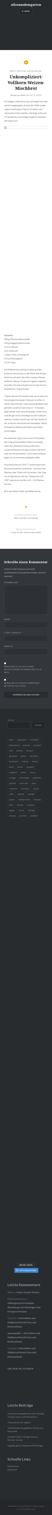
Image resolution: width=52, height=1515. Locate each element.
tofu (11, 805)
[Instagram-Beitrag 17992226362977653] (26, 1117)
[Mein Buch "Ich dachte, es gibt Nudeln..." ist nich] (26, 1250)
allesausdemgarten (26, 4)
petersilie (23, 783)
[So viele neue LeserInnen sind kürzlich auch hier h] (26, 985)
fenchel (29, 750)
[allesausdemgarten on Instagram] (44, 760)
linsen (20, 767)
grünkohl (13, 756)
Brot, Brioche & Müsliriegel (26, 71)
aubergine (22, 739)
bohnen (26, 745)
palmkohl (37, 777)
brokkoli (37, 745)
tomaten (31, 805)
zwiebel (33, 815)
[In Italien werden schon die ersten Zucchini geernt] (26, 896)
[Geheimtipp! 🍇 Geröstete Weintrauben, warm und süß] (26, 1073)
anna (23, 95)
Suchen (10, 720)
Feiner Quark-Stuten (28, 1292)
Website (8, 646)
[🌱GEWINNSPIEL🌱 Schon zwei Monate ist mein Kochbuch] (26, 1139)
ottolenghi (24, 777)
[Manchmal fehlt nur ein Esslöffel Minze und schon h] (26, 1095)
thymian (37, 799)
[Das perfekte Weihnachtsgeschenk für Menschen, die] (26, 918)
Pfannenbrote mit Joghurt (19, 1422)
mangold (13, 772)
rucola (36, 788)
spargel (31, 794)
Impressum (12, 1469)
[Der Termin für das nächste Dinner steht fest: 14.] (26, 963)
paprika (12, 783)
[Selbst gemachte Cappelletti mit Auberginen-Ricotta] (26, 852)
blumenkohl (14, 745)
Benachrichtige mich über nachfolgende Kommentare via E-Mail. (23, 669)
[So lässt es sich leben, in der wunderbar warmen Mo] (26, 874)
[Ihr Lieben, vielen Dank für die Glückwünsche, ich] (26, 1161)
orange (12, 777)
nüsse (32, 772)
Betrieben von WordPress (19, 1506)
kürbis (35, 761)
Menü (27, 11)
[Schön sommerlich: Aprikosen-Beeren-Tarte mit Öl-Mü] (26, 1007)
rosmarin (13, 788)
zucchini (23, 815)
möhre (23, 772)
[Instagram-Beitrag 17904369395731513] (26, 1029)
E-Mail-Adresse (13, 633)
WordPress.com (28, 1509)
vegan (12, 810)
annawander (14, 1333)
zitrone (12, 815)
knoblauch (13, 761)
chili (11, 750)
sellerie (20, 794)
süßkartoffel (24, 799)
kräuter (25, 761)
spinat (12, 799)
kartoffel (34, 756)
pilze (34, 783)
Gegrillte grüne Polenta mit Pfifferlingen (25, 1446)
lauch (11, 767)
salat (11, 794)
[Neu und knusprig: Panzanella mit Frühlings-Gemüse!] (26, 1205)
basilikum (34, 739)
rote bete (25, 788)
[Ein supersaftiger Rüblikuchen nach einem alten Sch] (26, 1183)
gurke (23, 756)
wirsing (31, 810)
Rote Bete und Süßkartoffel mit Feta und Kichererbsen (21, 1322)
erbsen (19, 750)
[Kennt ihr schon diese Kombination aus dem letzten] (26, 1228)
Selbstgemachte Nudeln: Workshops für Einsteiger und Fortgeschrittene (23, 1307)
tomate (20, 805)
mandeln (30, 767)
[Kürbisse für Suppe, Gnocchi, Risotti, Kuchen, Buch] (26, 940)
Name (8, 619)
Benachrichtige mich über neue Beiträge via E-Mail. (22, 684)
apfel (11, 739)
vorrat (21, 810)
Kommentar (11, 582)
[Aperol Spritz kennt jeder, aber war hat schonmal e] (26, 1051)
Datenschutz (13, 1466)
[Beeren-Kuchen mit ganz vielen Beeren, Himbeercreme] (26, 830)
